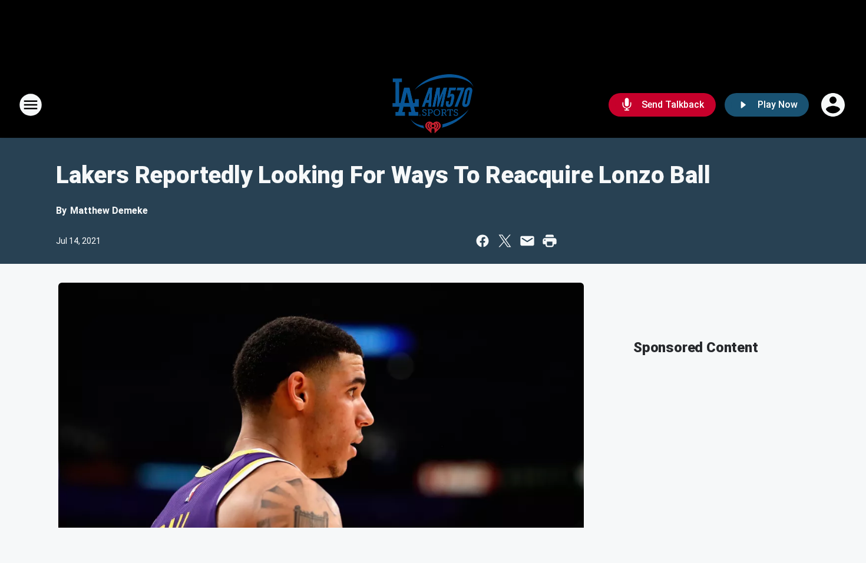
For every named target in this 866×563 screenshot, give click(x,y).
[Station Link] (433, 104)
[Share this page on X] (505, 241)
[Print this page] (549, 241)
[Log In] (834, 105)
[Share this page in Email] (527, 241)
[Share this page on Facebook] (482, 241)
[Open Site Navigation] (30, 105)
